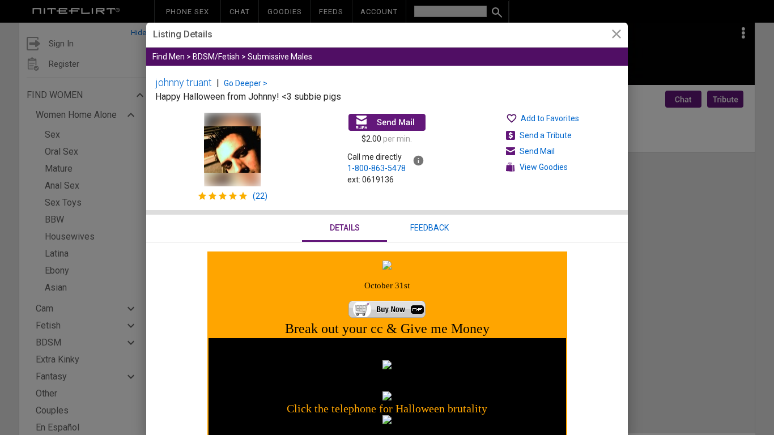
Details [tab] (345, 227)
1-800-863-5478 (376, 168)
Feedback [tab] (429, 227)
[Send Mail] (387, 122)
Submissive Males (280, 56)
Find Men (168, 56)
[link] (616, 35)
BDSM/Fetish (216, 56)
